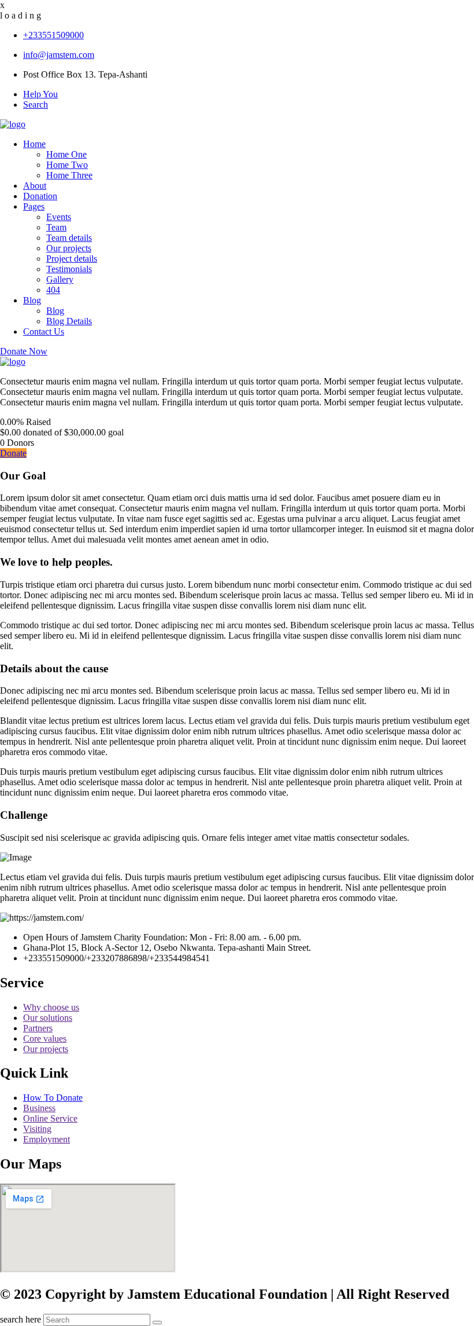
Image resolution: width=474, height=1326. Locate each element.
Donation (40, 196)
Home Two (67, 165)
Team (56, 227)
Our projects (68, 248)
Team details (69, 238)
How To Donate (53, 1097)
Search (35, 104)
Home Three (69, 175)
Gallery (59, 279)
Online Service (50, 1118)
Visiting (37, 1129)
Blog (32, 300)
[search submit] (157, 1322)
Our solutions (47, 1018)
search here (20, 1319)
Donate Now (23, 351)
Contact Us (43, 331)
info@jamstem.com (58, 55)
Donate (13, 453)
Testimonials (69, 269)
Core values (44, 1038)
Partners (38, 1028)
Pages (34, 206)
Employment (46, 1139)
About (34, 186)
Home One (66, 154)
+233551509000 (53, 35)
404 (53, 290)
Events (58, 217)
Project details (71, 258)
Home (34, 144)
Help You (40, 94)
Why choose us (51, 1007)
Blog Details (69, 321)
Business (39, 1108)
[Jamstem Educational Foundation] (12, 124)
